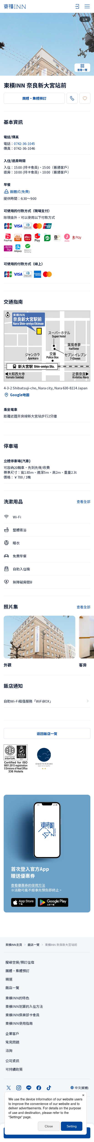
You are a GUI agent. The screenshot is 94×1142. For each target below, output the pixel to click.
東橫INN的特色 (17, 997)
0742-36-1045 (24, 143)
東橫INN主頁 (13, 945)
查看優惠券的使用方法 (28, 885)
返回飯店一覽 (47, 733)
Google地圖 (19, 394)
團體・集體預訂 (34, 98)
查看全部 (83, 501)
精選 (8, 979)
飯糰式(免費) (20, 191)
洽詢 (8, 1050)
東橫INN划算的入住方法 (24, 1006)
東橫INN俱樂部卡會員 (22, 1014)
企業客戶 (12, 1033)
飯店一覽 (33, 945)
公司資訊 (12, 1060)
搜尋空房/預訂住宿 (19, 962)
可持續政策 (14, 1069)
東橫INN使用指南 (19, 1023)
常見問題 (12, 1042)
